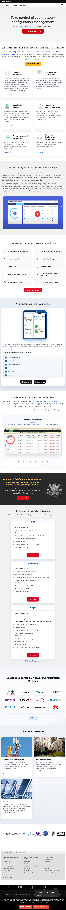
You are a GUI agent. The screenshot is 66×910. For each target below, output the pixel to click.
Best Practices (27, 868)
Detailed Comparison (33, 661)
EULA (15, 894)
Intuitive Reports (8, 877)
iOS (17, 346)
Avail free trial (33, 64)
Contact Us (27, 870)
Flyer (46, 864)
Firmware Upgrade (28, 872)
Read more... (6, 773)
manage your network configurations (46, 401)
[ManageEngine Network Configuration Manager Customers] (33, 833)
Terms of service (25, 894)
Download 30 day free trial (33, 31)
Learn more (7, 95)
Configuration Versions (9, 872)
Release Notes (48, 859)
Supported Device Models (30, 866)
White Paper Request (9, 868)
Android (11, 346)
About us (7, 894)
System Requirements (9, 866)
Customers (47, 868)
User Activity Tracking (29, 875)
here (27, 902)
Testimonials (7, 870)
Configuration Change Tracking (52, 872)
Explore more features (33, 290)
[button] (18, 461)
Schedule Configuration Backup (52, 870)
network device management (22, 410)
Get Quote (47, 861)
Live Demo (6, 864)
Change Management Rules (10, 875)
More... (33, 718)
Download (33, 555)
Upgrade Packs (7, 861)
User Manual (27, 864)
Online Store (27, 861)
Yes (40, 895)
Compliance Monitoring (50, 875)
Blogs (46, 866)
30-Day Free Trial (49, 857)
